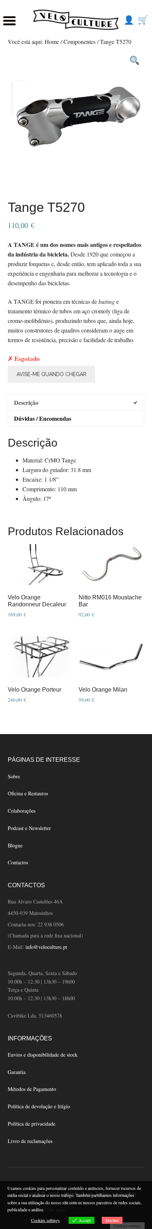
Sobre (14, 776)
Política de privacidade (31, 1123)
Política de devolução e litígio (39, 1106)
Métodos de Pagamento (32, 1088)
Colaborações (21, 810)
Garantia (16, 1071)
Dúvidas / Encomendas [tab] (42, 418)
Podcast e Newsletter (29, 828)
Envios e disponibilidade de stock (42, 1054)
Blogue (15, 845)
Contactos (18, 862)
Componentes (79, 41)
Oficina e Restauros (28, 793)
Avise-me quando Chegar (51, 374)
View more (55, 1209)
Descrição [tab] (26, 402)
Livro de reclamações (30, 1140)
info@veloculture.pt (46, 946)
